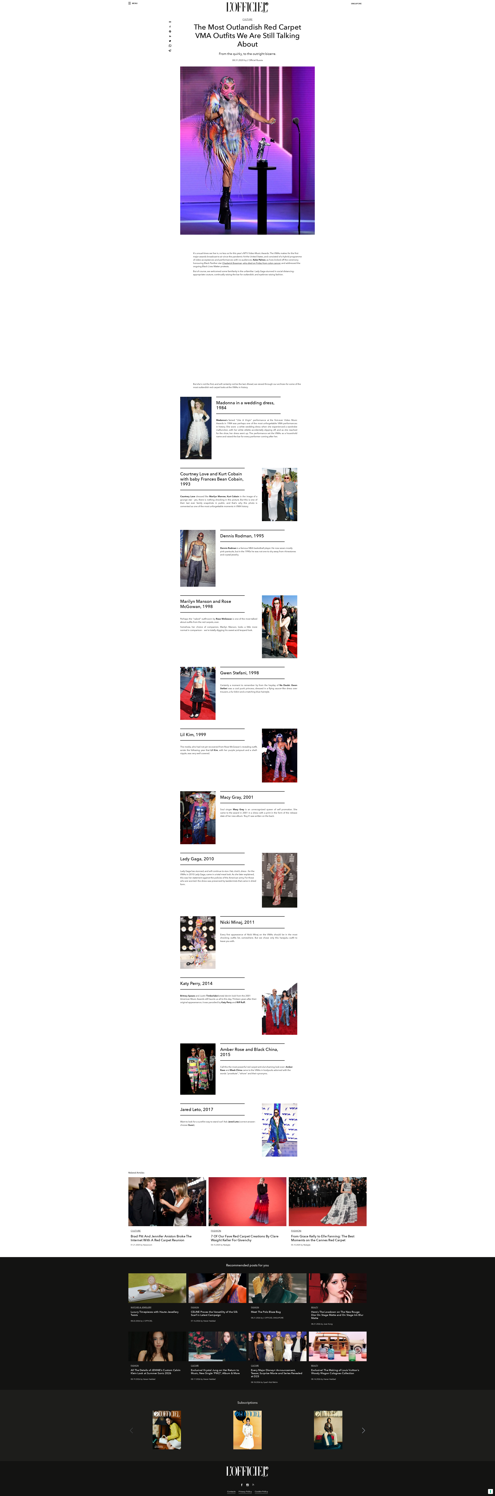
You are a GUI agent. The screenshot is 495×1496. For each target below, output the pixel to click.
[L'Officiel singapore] (247, 7)
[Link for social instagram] (247, 1485)
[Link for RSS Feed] (253, 1485)
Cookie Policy (261, 1491)
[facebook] (170, 27)
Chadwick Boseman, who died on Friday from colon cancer (251, 263)
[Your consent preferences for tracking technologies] (490, 1491)
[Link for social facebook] (242, 1485)
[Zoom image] (196, 428)
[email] (170, 22)
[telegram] (170, 50)
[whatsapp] (170, 46)
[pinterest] (170, 31)
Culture (247, 19)
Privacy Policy (245, 1491)
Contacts (231, 1491)
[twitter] (170, 41)
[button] (363, 1430)
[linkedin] (170, 36)
